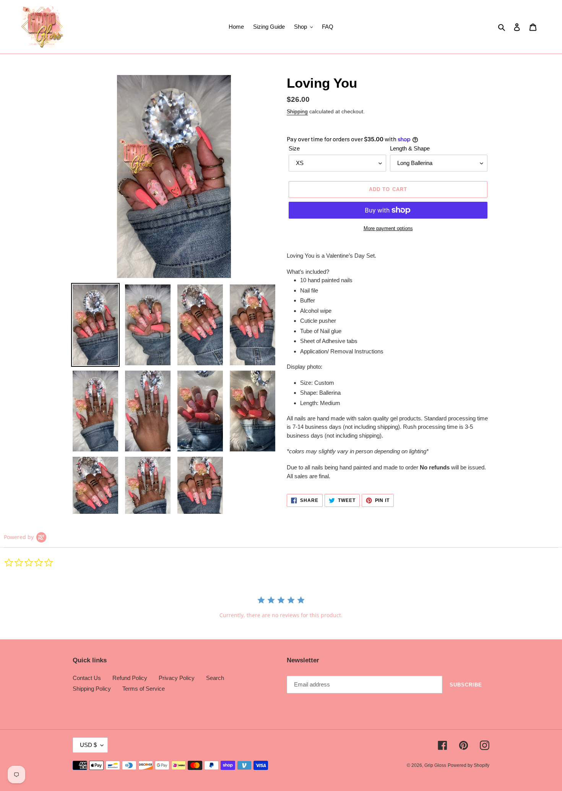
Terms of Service (143, 688)
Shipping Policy (92, 688)
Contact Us (87, 678)
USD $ (88, 745)
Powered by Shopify (468, 765)
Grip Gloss (435, 765)
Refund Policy (129, 678)
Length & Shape (410, 148)
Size (294, 148)
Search (215, 678)
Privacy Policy (177, 678)
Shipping (297, 111)
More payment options (388, 228)
